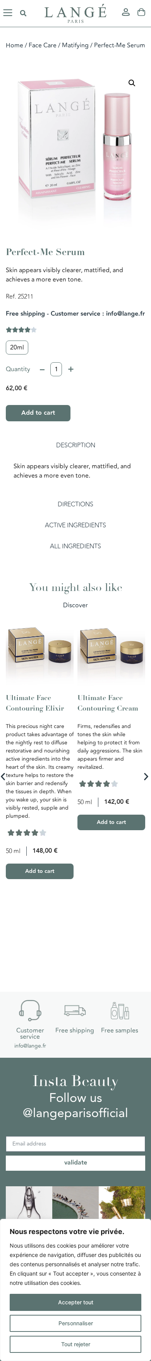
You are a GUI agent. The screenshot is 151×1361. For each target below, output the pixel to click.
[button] (8, 13)
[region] (75, 1290)
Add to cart (38, 413)
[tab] (75, 445)
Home (14, 45)
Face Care (43, 45)
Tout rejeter (75, 1344)
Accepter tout (75, 1302)
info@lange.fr (30, 1046)
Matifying (75, 45)
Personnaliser (75, 1323)
